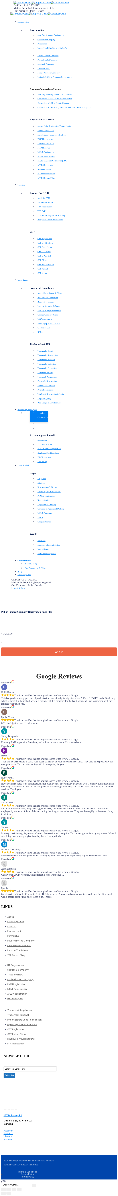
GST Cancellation (44, 247)
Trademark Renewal (18, 1014)
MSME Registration (45, 152)
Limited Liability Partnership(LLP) (52, 48)
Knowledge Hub (15, 921)
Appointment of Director (47, 297)
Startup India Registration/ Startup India (54, 126)
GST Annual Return (45, 264)
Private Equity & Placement (49, 491)
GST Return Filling (16, 1034)
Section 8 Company (45, 64)
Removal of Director (45, 302)
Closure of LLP (43, 328)
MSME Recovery (44, 513)
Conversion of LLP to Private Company (53, 103)
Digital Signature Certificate (22, 1024)
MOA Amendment (44, 319)
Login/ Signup (18, 588)
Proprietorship (14, 931)
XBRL (40, 332)
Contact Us (23, 1164)
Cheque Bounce (44, 522)
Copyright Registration (47, 381)
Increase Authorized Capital (49, 306)
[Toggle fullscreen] (8, 1189)
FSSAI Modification (45, 143)
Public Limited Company (48, 60)
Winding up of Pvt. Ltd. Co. (48, 323)
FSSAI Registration (45, 139)
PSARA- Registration (46, 496)
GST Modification (45, 243)
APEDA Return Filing (46, 178)
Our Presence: (21, 11)
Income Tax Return (45, 202)
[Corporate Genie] (23, 2)
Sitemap (34, 1164)
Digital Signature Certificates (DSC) (52, 161)
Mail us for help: (22, 8)
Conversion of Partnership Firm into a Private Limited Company (64, 107)
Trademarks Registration (47, 355)
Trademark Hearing (45, 372)
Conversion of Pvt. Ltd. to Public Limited (54, 99)
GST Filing (42, 260)
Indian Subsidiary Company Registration (54, 77)
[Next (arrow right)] (8, 1193)
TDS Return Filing (16, 955)
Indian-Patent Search (46, 385)
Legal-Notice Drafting (46, 504)
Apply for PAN (43, 198)
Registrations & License (47, 487)
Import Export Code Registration (24, 1019)
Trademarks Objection (46, 364)
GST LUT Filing (44, 251)
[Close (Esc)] (19, 1189)
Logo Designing (44, 398)
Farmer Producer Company (48, 73)
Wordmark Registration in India (50, 394)
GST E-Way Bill (44, 256)
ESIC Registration (45, 457)
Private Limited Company (48, 55)
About (10, 916)
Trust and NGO (43, 68)
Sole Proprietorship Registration (50, 35)
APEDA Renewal (44, 169)
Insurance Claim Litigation (48, 545)
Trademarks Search (45, 351)
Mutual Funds (43, 549)
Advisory (41, 483)
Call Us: (18, 5)
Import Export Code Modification (51, 135)
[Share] (14, 1189)
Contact (11, 926)
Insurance (41, 540)
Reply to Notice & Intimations (50, 220)
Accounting (42, 440)
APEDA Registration (46, 165)
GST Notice (42, 273)
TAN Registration (44, 207)
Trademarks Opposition (47, 368)
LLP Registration (15, 965)
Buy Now (59, 652)
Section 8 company (18, 969)
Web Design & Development (49, 403)
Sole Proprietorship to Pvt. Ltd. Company (54, 94)
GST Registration (44, 238)
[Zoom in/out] (3, 1189)
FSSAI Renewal (43, 148)
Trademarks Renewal (46, 359)
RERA (40, 517)
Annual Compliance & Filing (49, 293)
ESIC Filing (42, 461)
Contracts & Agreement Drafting (50, 509)
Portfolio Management (46, 553)
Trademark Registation (19, 1010)
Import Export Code (45, 130)
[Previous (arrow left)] (3, 1193)
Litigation (41, 478)
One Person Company (46, 39)
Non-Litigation (43, 500)
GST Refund (42, 269)
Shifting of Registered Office (49, 310)
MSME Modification (46, 156)
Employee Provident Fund (48, 453)
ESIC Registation (15, 1043)
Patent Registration (45, 390)
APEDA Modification (46, 174)
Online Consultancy (42, 415)
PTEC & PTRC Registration (49, 448)
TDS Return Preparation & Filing (51, 215)
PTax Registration (44, 444)
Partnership (42, 44)
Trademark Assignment (47, 377)
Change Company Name (47, 315)
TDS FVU (41, 211)
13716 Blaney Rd (13, 1115)
